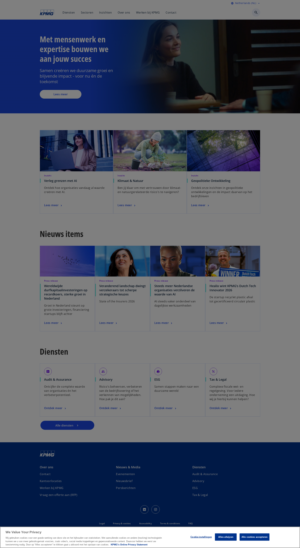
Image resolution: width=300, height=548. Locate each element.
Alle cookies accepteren (254, 537)
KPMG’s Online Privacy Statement (129, 544)
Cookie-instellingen (201, 537)
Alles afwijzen (226, 537)
